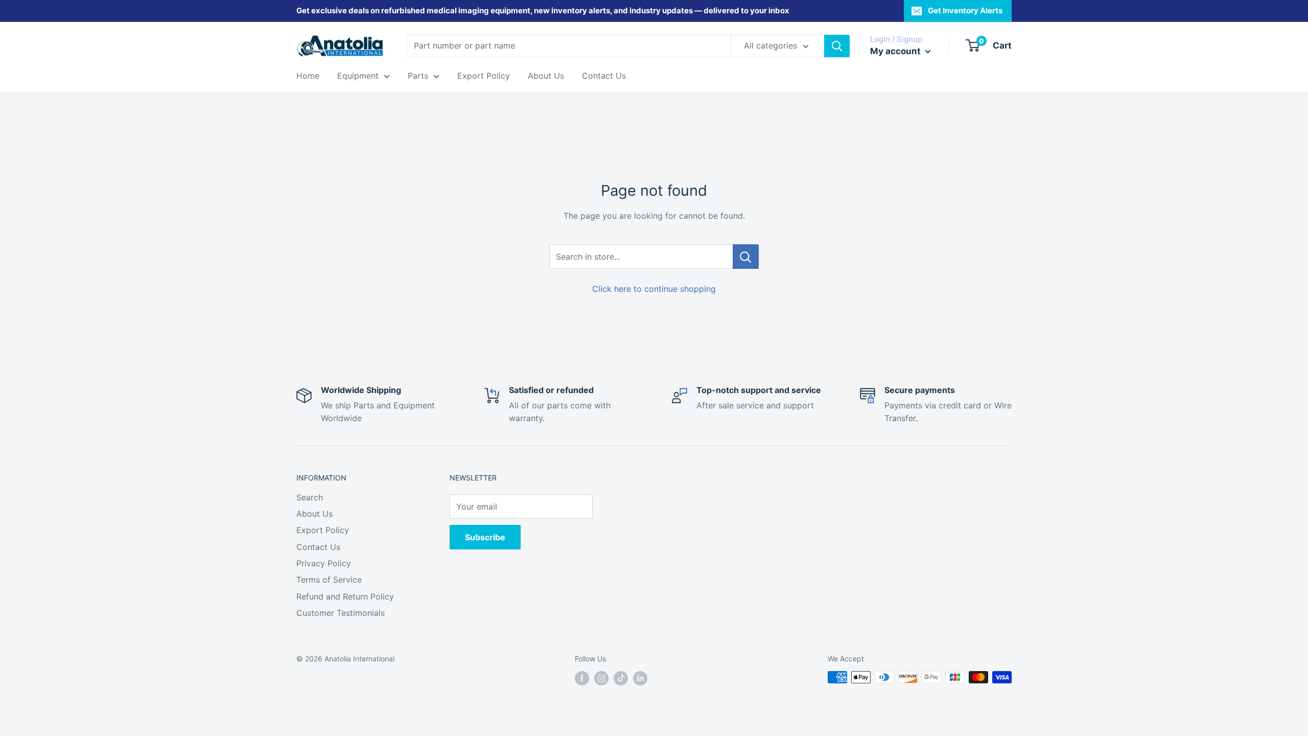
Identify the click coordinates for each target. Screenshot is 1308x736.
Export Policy (483, 76)
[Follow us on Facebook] (582, 678)
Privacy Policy (323, 563)
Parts (418, 76)
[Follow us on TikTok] (621, 678)
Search (309, 497)
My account (896, 51)
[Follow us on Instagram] (601, 678)
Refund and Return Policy (345, 596)
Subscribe (485, 537)
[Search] (837, 46)
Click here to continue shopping (654, 289)
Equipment (358, 76)
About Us (546, 76)
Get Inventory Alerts (965, 10)
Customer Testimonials (340, 613)
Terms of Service (329, 579)
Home (307, 76)
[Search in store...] (746, 256)
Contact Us (604, 76)
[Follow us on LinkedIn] (640, 678)
